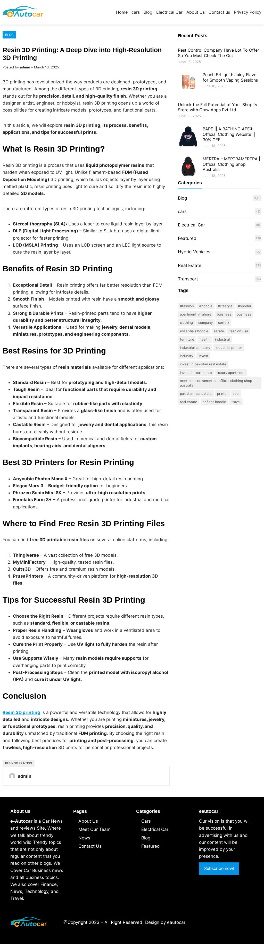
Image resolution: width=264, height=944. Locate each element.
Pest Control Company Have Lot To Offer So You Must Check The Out (218, 53)
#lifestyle (225, 306)
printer (222, 393)
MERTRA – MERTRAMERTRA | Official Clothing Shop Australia (231, 164)
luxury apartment (231, 373)
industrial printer (229, 347)
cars (182, 211)
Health (205, 339)
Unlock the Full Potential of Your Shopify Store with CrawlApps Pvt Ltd (217, 107)
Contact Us (90, 846)
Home (122, 12)
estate (219, 331)
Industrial (222, 339)
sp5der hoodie (214, 402)
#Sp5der (244, 306)
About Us (88, 821)
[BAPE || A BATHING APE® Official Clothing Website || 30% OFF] (188, 137)
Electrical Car (191, 224)
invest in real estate (196, 373)
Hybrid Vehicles (194, 251)
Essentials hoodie (194, 331)
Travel (236, 402)
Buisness (224, 314)
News (84, 837)
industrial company (195, 347)
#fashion (187, 306)
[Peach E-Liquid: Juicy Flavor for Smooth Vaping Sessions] (188, 83)
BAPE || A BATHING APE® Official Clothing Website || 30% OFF (229, 134)
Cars (146, 821)
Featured (187, 238)
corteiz (223, 322)
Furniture (187, 339)
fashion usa (238, 331)
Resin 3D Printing (18, 763)
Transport (188, 278)
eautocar (176, 922)
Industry (186, 356)
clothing (186, 322)
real (236, 393)
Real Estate (189, 265)
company (205, 322)
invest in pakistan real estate (203, 364)
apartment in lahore (195, 314)
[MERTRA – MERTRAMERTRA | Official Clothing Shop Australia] (188, 167)
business (244, 314)
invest (203, 356)
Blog (9, 35)
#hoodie (205, 306)
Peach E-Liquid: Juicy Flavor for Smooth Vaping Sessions (230, 77)
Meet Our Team (94, 829)
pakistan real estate (196, 393)
